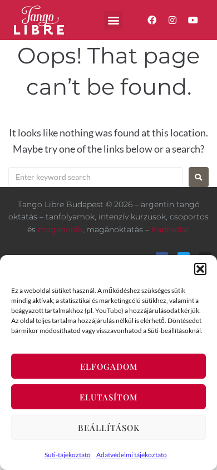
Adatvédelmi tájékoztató (131, 455)
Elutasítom (108, 397)
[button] (200, 269)
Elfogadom (108, 366)
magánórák (60, 229)
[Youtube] (193, 20)
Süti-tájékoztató (68, 455)
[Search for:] (95, 177)
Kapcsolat (170, 229)
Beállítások (109, 427)
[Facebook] (151, 20)
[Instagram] (173, 20)
